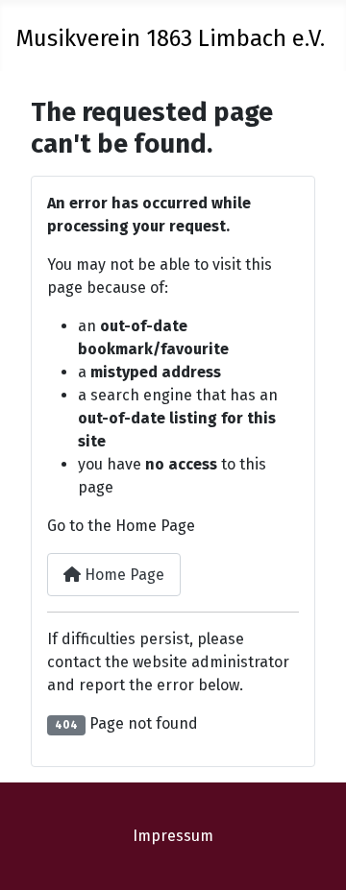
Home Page (122, 574)
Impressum (173, 836)
